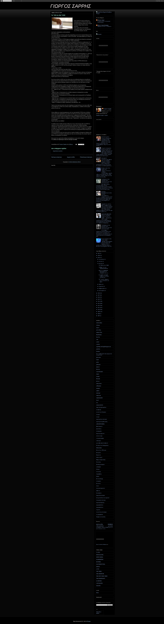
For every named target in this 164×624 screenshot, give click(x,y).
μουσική (110, 526)
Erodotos (98, 351)
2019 (99, 257)
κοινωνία (99, 524)
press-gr (97, 381)
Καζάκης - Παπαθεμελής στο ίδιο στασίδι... (107, 193)
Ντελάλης (98, 462)
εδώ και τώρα (99, 435)
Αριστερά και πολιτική (101, 419)
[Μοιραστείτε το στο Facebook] (82, 144)
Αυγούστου (101, 259)
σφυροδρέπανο (99, 505)
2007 (99, 315)
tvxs (97, 402)
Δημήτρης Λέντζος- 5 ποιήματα (104, 26)
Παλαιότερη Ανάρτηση (86, 157)
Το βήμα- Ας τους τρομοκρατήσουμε (103, 267)
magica (97, 374)
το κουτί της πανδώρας (101, 512)
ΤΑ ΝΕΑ (98, 552)
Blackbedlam (99, 334)
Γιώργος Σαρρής (107, 109)
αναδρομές (98, 527)
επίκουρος (98, 440)
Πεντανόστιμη (99, 478)
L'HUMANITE (99, 583)
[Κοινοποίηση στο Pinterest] (83, 144)
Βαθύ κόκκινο (99, 426)
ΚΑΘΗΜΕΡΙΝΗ (99, 559)
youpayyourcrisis (99, 405)
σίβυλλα (98, 490)
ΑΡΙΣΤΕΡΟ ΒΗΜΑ (100, 424)
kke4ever (98, 369)
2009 (99, 311)
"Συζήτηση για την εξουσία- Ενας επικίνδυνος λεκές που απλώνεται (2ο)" (107, 227)
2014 (99, 301)
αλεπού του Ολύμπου (101, 412)
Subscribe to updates (98, 612)
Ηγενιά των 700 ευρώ (101, 450)
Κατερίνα (98, 452)
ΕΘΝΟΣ (98, 566)
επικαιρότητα (100, 526)
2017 (99, 295)
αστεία (103, 527)
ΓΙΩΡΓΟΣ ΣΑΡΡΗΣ (70, 6)
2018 (99, 293)
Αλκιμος (98, 414)
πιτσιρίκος (98, 481)
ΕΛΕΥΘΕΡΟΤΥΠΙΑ (100, 564)
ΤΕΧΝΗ (106, 527)
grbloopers (98, 364)
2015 (99, 299)
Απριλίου (101, 286)
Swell (97, 400)
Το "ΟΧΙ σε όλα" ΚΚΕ (104, 265)
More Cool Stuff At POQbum (101, 544)
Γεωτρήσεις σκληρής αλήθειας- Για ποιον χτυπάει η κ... (104, 276)
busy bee (98, 337)
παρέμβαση (98, 474)
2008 (99, 313)
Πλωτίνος (98, 483)
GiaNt (97, 359)
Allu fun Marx (99, 322)
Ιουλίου (101, 261)
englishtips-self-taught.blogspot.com (103, 346)
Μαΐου (100, 284)
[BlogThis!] (80, 144)
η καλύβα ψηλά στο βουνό (102, 443)
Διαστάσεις (98, 428)
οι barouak (98, 466)
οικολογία (101, 528)
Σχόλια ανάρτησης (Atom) (75, 161)
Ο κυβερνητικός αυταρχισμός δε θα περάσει (104, 21)
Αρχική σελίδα (71, 157)
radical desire (99, 383)
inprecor (98, 366)
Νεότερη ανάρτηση (56, 157)
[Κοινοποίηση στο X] (81, 144)
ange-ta (97, 327)
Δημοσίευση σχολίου (57, 151)
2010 (99, 309)
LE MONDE (99, 581)
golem (97, 362)
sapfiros (97, 390)
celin (97, 339)
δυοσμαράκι (99, 431)
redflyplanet (98, 385)
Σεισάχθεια (98, 493)
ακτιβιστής (98, 409)
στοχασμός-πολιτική (100, 500)
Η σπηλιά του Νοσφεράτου (102, 445)
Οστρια (98, 469)
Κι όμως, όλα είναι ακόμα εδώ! (106, 168)
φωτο (110, 527)
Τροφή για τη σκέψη (100, 516)
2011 (99, 307)
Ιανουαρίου (101, 290)
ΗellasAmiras (99, 447)
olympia (97, 376)
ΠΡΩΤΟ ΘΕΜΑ (99, 557)
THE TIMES (99, 571)
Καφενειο (98, 455)
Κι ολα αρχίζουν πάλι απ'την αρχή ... (107, 239)
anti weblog (98, 330)
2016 (99, 297)
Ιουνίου (101, 263)
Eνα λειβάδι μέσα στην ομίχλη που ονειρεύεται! (104, 354)
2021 (99, 253)
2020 (99, 255)
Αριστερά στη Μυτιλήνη (101, 421)
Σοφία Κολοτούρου (100, 495)
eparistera (98, 349)
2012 (99, 305)
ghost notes (98, 357)
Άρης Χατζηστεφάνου (101, 407)
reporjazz (98, 388)
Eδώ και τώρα (101, 20)
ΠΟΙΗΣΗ (110, 524)
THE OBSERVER (100, 573)
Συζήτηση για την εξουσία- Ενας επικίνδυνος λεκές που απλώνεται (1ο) (107, 181)
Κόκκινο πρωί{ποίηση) (103, 25)
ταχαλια (98, 509)
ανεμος (97, 416)
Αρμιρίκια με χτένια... (107, 204)
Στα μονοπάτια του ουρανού (102, 497)
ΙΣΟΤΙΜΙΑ (98, 561)
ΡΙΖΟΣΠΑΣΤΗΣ (99, 554)
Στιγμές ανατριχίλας (106, 148)
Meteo (97, 592)
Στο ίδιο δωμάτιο (105, 137)
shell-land (98, 393)
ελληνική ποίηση (100, 438)
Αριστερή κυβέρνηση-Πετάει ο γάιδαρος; (106, 214)
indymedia (98, 585)
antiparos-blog (99, 332)
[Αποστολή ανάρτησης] (76, 144)
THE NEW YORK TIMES (101, 576)
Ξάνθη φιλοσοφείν (100, 464)
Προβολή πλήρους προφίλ (102, 115)
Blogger (89, 621)
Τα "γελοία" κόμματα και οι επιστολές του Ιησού (104, 280)
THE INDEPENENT (100, 578)
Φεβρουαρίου (102, 288)
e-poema (98, 344)
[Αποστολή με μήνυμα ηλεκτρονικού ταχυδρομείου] (78, 144)
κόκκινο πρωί (99, 457)
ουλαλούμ (98, 471)
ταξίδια (104, 528)
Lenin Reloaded (99, 371)
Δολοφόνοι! (104, 158)
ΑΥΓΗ (97, 569)
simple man (98, 395)
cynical (97, 341)
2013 (99, 303)
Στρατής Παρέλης (100, 502)
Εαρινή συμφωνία (100, 433)
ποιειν (97, 485)
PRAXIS (98, 378)
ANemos (98, 325)
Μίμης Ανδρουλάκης (100, 459)
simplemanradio (99, 397)
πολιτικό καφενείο (100, 488)
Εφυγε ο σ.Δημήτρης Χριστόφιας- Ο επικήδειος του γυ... (104, 271)
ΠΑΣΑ (97, 476)
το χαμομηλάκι (99, 514)
